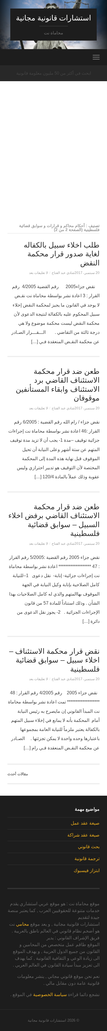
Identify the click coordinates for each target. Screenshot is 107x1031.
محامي (22, 924)
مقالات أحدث (17, 774)
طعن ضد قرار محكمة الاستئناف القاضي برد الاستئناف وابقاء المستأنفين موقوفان (58, 385)
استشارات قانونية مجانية (53, 18)
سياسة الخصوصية (50, 994)
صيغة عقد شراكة (83, 835)
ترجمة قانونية (87, 858)
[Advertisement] (53, 163)
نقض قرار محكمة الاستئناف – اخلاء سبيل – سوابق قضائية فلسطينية (54, 660)
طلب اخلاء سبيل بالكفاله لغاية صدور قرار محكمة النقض (62, 254)
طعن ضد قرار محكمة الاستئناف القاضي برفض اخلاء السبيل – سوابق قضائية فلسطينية (54, 520)
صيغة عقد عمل (85, 823)
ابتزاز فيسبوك (87, 870)
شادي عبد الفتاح (63, 273)
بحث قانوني (89, 846)
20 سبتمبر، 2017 (87, 273)
